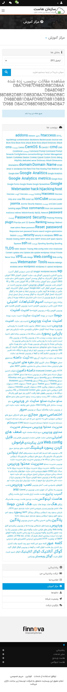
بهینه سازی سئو (26, 344)
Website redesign (55, 262)
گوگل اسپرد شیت (13, 552)
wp (59, 271)
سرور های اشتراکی (20, 415)
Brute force (10, 143)
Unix (51, 249)
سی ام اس (30, 419)
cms (9, 147)
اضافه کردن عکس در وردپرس (51, 306)
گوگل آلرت (12, 547)
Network (44, 213)
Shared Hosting (12, 239)
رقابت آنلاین (31, 393)
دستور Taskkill (56, 384)
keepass (38, 204)
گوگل (19, 547)
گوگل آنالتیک (51, 551)
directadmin (13, 165)
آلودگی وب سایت (35, 275)
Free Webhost (53, 169)
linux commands (33, 208)
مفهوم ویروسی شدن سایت (37, 471)
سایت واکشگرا (47, 410)
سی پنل (22, 419)
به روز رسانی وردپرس (22, 341)
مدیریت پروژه (43, 468)
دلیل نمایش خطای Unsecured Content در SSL (32, 390)
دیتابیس (9, 390)
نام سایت (18, 474)
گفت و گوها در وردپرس (30, 547)
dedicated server (29, 160)
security (28, 235)
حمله (49, 366)
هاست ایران (24, 494)
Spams (59, 239)
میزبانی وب (27, 474)
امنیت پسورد (46, 326)
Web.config (43, 257)
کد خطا (30, 536)
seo (56, 235)
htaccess (48, 194)
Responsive (14, 231)
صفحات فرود (27, 432)
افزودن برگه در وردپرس (47, 310)
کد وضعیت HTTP (49, 539)
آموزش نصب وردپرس (53, 285)
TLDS (9, 248)
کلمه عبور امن (40, 543)
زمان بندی (15, 396)
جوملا (53, 362)
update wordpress (41, 252)
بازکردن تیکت (53, 605)
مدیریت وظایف (56, 468)
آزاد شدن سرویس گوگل (23, 271)
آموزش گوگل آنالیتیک (20, 288)
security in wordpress (44, 235)
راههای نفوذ (40, 393)
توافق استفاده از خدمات (45, 676)
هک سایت (36, 504)
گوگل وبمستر (44, 556)
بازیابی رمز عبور (12, 329)
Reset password (48, 227)
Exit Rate (27, 169)
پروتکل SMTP (28, 512)
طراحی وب (17, 437)
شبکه (35, 432)
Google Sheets (26, 184)
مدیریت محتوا (50, 464)
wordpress (29, 266)
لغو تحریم (47, 453)
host (58, 189)
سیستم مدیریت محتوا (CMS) (30, 423)
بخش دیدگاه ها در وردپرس (30, 334)
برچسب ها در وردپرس (36, 338)
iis (23, 199)
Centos (21, 147)
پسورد (18, 512)
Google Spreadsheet (41, 184)
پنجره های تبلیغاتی (42, 526)
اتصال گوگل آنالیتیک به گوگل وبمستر (38, 294)
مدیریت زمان (28, 459)
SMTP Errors (40, 239)
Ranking (41, 222)
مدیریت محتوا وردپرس (25, 463)
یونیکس (31, 556)
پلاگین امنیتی (45, 520)
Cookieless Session (21, 157)
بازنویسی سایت (25, 329)
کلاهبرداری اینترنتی (34, 539)
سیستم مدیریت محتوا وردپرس (34, 424)
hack (35, 189)
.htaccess (51, 135)
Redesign (51, 222)
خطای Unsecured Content (46, 371)
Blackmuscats (45, 140)
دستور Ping (43, 381)
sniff (48, 239)
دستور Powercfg (31, 381)
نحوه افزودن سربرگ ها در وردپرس (27, 477)
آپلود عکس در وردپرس (38, 291)
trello (46, 249)
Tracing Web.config (35, 249)
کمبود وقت (17, 543)
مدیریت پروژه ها (30, 468)
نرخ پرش (26, 480)
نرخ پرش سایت (16, 480)
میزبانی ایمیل (38, 474)
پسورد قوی (58, 516)
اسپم (39, 301)
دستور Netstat (33, 377)
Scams (35, 231)
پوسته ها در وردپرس (25, 526)
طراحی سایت (46, 437)
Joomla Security (27, 204)
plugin (9, 222)
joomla (15, 204)
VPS (19, 257)
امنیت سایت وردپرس (45, 320)
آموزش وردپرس (36, 285)
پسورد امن (9, 512)
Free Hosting (41, 169)
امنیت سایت (31, 315)
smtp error (30, 239)
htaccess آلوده (21, 194)
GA (61, 169)
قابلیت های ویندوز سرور (19, 448)
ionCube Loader (55, 199)
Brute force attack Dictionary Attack (47, 143)
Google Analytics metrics (30, 178)
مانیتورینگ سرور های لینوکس (39, 456)
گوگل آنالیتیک (30, 552)
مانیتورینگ (57, 456)
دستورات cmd (20, 384)
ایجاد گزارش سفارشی (40, 329)
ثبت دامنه (21, 357)
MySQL (38, 213)
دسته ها (28, 374)
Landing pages (14, 208)
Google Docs (56, 179)
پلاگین (57, 520)
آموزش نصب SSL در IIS (15, 281)
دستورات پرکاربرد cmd (46, 387)
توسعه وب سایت (17, 353)
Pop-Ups (17, 222)
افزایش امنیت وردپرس (30, 306)
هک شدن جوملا (19, 504)
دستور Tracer (31, 384)
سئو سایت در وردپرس (29, 401)
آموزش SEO (16, 275)
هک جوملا (46, 504)
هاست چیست (19, 499)
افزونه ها (33, 310)
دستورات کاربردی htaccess (26, 387)
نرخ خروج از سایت (38, 480)
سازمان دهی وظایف (28, 405)
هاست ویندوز (31, 499)
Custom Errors (50, 157)
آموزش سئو (52, 281)
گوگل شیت (57, 556)
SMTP (22, 239)
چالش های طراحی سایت (42, 529)
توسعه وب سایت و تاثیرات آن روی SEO (46, 358)
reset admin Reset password (22, 228)
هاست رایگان (14, 494)
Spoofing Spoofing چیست (47, 244)
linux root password (53, 208)
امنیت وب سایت (21, 321)
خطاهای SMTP (20, 366)
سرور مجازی (37, 414)
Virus (13, 257)
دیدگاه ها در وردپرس (54, 393)
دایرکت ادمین (10, 371)
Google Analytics (55, 173)
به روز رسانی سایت (39, 341)
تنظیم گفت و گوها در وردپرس (37, 353)
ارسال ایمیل (18, 294)
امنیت (25, 310)
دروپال (59, 374)
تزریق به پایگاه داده (20, 350)
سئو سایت (54, 401)
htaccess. (11, 194)
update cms (18, 252)
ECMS (59, 165)
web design (28, 257)
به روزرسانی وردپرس (41, 344)
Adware (32, 136)
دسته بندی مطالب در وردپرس (45, 374)
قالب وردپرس (57, 453)
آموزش (24, 275)
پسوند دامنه (20, 516)
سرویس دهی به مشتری (45, 419)
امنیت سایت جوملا (14, 316)
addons (21, 135)
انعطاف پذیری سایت (32, 326)
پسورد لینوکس (47, 516)
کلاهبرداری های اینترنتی (16, 539)
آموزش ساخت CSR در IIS (36, 281)
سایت (17, 405)
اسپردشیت (48, 302)
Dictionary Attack (44, 160)
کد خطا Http (22, 536)
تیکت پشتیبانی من (50, 573)
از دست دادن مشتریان (35, 297)
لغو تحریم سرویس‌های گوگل (30, 453)
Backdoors (34, 140)
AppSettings (11, 140)
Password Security (30, 217)
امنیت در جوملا (47, 316)
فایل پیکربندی (33, 443)
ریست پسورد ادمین (28, 396)
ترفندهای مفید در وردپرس (47, 350)
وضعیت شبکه (52, 599)
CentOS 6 (33, 147)
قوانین (29, 676)
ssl (29, 243)
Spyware (17, 244)
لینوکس (12, 453)
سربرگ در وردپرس (34, 410)
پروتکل (37, 512)
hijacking (46, 189)
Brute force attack (23, 143)
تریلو (31, 350)
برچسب (49, 338)
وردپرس (44, 508)
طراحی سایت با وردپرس (31, 437)
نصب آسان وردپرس (40, 485)
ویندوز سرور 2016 (16, 508)
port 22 (25, 222)
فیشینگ (36, 447)
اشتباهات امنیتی (20, 301)
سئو (8, 396)
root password (26, 231)
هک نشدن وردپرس (54, 508)
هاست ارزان (34, 494)
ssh (24, 243)
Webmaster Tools (32, 262)
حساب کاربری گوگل (41, 362)
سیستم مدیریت (12, 419)
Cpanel (40, 157)
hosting (38, 194)
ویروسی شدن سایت (33, 508)
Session (13, 235)
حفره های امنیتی (23, 362)
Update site (29, 252)
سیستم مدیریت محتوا (52, 423)
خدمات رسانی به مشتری (37, 366)
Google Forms (13, 184)
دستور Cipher (19, 374)
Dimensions (57, 160)
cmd (53, 147)
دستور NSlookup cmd (17, 377)
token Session (20, 249)
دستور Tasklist (44, 384)
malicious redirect (13, 213)
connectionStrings (35, 154)
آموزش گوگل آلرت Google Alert (43, 288)
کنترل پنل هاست (52, 547)
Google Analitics (33, 173)
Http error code (14, 199)
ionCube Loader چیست (52, 204)
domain (25, 164)
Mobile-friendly (28, 213)
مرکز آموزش (54, 586)
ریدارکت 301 (52, 396)
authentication (23, 140)
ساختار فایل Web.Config (46, 405)
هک (54, 504)
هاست (42, 494)
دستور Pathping (55, 381)
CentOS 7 (45, 147)
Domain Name (44, 164)
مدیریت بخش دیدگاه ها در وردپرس (48, 459)
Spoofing (42, 244)
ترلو (35, 350)
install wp (30, 199)
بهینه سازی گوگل (25, 347)
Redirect (58, 222)
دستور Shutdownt (16, 381)
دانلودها (55, 592)
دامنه (31, 370)
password (55, 212)
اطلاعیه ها (54, 580)
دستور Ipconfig (46, 377)
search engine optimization (50, 231)
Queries (32, 222)
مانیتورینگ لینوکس (18, 456)
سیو (39, 432)
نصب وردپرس (20, 484)
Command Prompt (37, 151)
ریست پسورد (41, 396)
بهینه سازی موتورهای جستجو (45, 347)
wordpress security (49, 271)
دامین (21, 370)
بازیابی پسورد (51, 333)
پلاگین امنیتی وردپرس (30, 520)
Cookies (33, 157)
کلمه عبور (54, 543)
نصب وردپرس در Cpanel (29, 490)
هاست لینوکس (50, 498)
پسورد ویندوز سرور (33, 516)
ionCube (41, 199)
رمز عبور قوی (20, 393)
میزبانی (48, 474)
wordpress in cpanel (44, 267)
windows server (16, 267)
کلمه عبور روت (28, 543)
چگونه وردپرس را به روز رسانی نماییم (31, 533)
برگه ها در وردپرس (20, 338)
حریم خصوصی (16, 676)
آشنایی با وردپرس (50, 275)
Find (33, 169)
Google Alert (14, 173)
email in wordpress (15, 169)
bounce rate (57, 140)
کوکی (42, 547)
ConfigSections (20, 154)
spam (53, 239)
